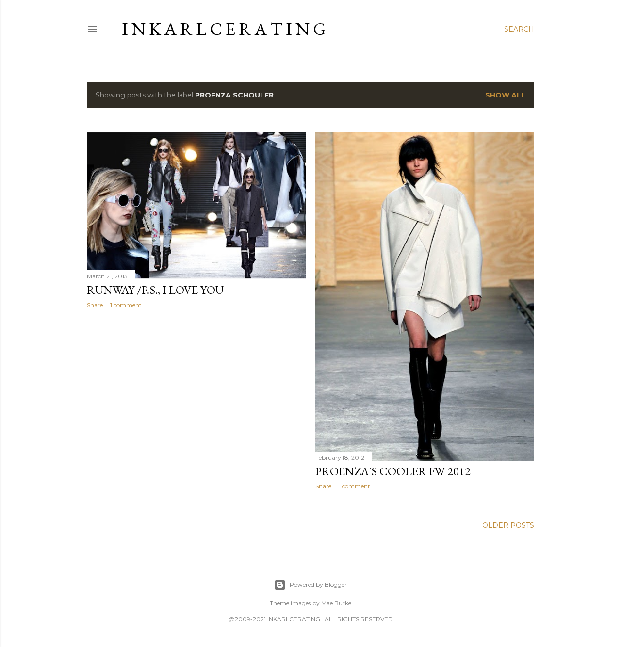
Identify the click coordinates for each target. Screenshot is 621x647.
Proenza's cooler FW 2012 (393, 471)
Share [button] (95, 304)
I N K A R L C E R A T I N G (224, 28)
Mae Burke (336, 603)
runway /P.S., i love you (155, 289)
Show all (505, 95)
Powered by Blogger (318, 584)
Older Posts (508, 525)
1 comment (126, 304)
